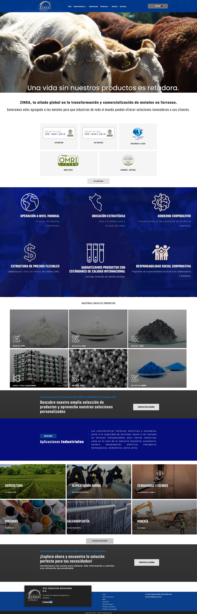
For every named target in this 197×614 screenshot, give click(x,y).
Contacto (123, 7)
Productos (103, 7)
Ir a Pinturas (9, 528)
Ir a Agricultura (10, 492)
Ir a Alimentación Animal (80, 492)
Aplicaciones (93, 7)
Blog (104, 599)
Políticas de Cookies (109, 609)
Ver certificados (98, 181)
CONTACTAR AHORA (146, 407)
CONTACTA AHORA (147, 562)
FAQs (69, 7)
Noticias (114, 7)
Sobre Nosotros (79, 7)
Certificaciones (107, 604)
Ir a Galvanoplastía (74, 528)
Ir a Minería (141, 528)
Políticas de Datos (109, 607)
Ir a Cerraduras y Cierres (146, 492)
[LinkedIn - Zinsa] (47, 603)
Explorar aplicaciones (99, 541)
